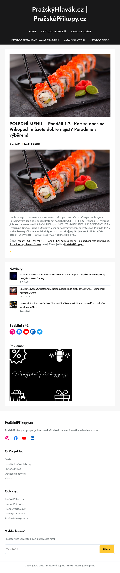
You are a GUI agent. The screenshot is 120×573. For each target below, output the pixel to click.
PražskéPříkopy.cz (73, 244)
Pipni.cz (91, 565)
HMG (70, 565)
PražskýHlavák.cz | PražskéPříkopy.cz (60, 14)
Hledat (107, 549)
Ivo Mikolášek (32, 143)
